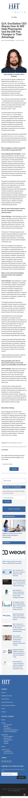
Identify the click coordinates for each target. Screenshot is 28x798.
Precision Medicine (8, 740)
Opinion (3, 719)
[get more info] (25, 12)
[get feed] (13, 12)
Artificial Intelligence (12, 442)
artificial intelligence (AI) (7, 114)
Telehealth (6, 741)
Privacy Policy (16, 790)
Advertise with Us (5, 699)
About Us (3, 692)
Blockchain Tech (7, 738)
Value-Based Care (5, 749)
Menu (15, 17)
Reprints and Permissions (7, 702)
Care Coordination (8, 724)
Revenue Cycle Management (10, 731)
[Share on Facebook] (7, 45)
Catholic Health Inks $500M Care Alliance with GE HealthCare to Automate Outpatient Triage (19, 653)
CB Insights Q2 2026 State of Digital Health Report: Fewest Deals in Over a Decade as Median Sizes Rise (19, 605)
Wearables (6, 743)
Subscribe (3, 711)
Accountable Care (8, 751)
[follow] (16, 12)
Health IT (3, 723)
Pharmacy (19, 442)
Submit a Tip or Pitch (14, 509)
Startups (3, 746)
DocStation (11, 136)
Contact (3, 708)
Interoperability (7, 728)
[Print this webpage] (12, 45)
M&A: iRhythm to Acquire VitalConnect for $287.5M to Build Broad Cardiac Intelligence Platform (18, 594)
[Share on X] (5, 45)
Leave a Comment (20, 40)
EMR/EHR (6, 726)
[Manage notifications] (24, 794)
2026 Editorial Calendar (6, 695)
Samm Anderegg (18, 136)
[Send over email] (10, 45)
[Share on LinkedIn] (2, 45)
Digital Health (4, 734)
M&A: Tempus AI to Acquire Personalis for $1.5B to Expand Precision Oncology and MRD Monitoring (19, 627)
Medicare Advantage (8, 753)
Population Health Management (11, 729)
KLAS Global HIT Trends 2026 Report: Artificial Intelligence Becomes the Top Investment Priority (18, 665)
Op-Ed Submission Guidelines (8, 705)
